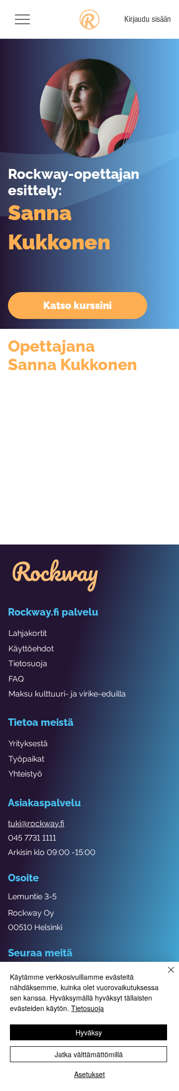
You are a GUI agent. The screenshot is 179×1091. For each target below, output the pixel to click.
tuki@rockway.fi (36, 823)
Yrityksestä (28, 743)
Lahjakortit (27, 633)
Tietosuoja (27, 663)
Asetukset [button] (89, 1074)
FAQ (16, 679)
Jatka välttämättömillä (89, 1054)
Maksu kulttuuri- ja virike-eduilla (67, 694)
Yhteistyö (25, 774)
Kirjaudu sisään (147, 19)
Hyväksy (89, 1032)
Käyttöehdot (31, 648)
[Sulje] (165, 976)
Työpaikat (26, 759)
